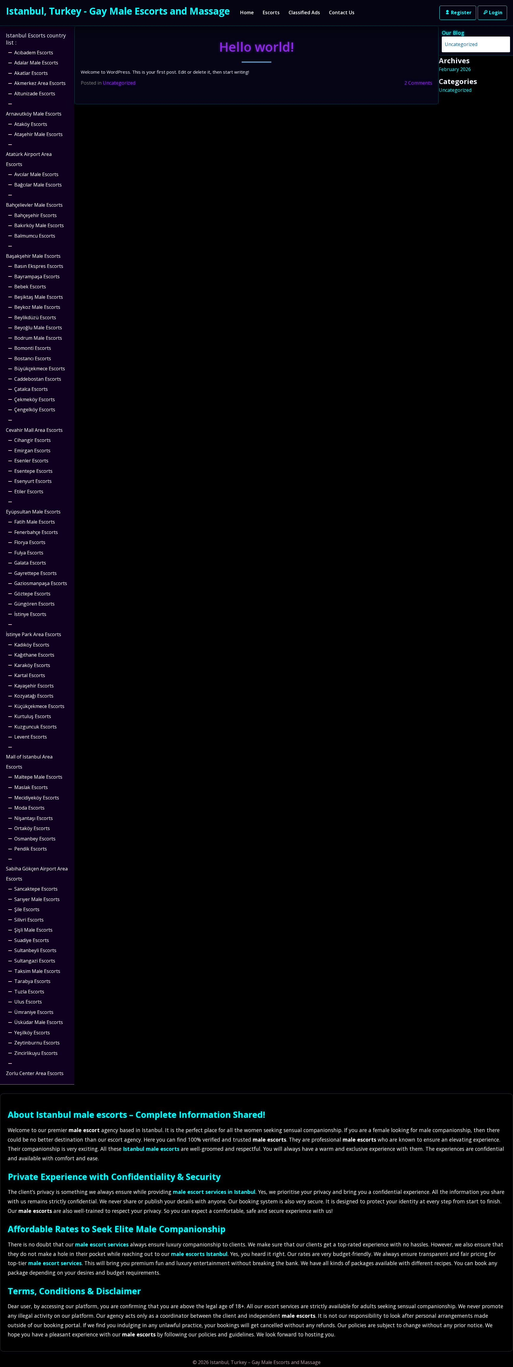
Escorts (271, 12)
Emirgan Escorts (32, 450)
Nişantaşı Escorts (33, 818)
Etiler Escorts (28, 491)
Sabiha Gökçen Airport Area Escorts (37, 873)
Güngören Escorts (34, 603)
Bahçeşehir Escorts (35, 215)
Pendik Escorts (30, 849)
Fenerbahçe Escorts (36, 532)
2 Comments (418, 83)
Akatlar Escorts (31, 73)
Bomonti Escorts (32, 348)
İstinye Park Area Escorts (33, 634)
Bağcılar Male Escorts (38, 184)
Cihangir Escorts (32, 440)
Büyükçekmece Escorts (39, 368)
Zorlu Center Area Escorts (35, 1073)
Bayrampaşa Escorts (37, 276)
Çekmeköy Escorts (34, 399)
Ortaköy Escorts (32, 828)
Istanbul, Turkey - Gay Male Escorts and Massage (118, 10)
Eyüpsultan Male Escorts (33, 511)
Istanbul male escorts (81, 1114)
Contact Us (341, 12)
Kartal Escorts (29, 675)
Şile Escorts (26, 909)
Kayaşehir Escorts (34, 685)
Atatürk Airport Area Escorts (29, 159)
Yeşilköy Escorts (32, 1032)
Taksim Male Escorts (37, 971)
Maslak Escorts (31, 787)
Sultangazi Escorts (34, 960)
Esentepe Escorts (33, 471)
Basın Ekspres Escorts (38, 266)
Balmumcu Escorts (34, 236)
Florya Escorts (29, 542)
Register (461, 12)
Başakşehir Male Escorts (33, 256)
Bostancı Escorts (32, 358)
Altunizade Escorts (34, 93)
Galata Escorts (30, 563)
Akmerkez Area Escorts (40, 83)
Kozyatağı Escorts (33, 696)
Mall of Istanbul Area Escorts (29, 761)
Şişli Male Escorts (33, 930)
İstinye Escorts (30, 614)
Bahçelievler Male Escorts (34, 205)
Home (247, 12)
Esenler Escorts (31, 460)
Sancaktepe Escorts (36, 889)
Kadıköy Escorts (31, 644)
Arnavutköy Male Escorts (33, 113)
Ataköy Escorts (30, 124)
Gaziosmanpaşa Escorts (40, 583)
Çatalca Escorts (31, 389)
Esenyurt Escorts (33, 481)
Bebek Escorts (30, 286)
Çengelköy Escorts (34, 409)
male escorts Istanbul (199, 1253)
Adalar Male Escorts (36, 62)
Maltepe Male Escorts (38, 777)
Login (495, 12)
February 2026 (455, 69)
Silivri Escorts (29, 919)
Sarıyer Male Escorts (37, 899)
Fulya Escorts (28, 552)
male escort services (102, 1244)
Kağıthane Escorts (34, 655)
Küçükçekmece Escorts (39, 706)
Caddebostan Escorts (37, 379)
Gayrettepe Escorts (35, 573)
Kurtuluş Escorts (32, 716)
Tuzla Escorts (29, 991)
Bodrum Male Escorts (38, 338)
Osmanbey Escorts (35, 838)
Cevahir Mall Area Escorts (34, 430)
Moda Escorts (29, 808)
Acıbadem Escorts (33, 52)
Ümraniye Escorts (33, 1012)
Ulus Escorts (28, 1001)
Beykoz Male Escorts (37, 307)
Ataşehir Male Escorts (38, 134)
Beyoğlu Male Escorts (38, 327)
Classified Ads (304, 12)
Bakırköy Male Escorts (39, 225)
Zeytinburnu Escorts (37, 1042)
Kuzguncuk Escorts (35, 726)
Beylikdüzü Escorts (35, 317)
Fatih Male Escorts (34, 522)
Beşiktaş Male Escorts (38, 297)
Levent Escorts (30, 737)
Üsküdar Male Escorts (38, 1022)
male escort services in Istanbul (214, 1191)
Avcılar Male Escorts (36, 174)
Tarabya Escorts (32, 981)
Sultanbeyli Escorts (35, 950)
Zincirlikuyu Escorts (36, 1053)
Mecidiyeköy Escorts (36, 797)
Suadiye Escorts (31, 940)
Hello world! (256, 47)
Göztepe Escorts (32, 593)
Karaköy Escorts (32, 665)
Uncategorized (119, 83)
